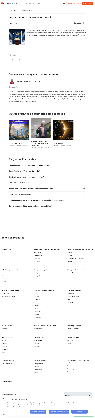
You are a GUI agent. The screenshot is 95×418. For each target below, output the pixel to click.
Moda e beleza (6, 337)
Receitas (4, 282)
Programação (71, 369)
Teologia (37, 261)
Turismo (4, 329)
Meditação (37, 258)
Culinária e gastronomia (9, 270)
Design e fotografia (41, 270)
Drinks (3, 276)
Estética (4, 343)
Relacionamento (6, 364)
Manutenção (38, 329)
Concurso (37, 293)
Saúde (36, 373)
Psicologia (37, 317)
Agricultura (70, 340)
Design (36, 273)
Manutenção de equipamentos (45, 326)
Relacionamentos (7, 361)
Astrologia (37, 252)
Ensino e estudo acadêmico (44, 290)
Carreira (69, 252)
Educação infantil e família (76, 270)
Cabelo (3, 340)
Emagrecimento (39, 364)
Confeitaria (4, 273)
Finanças (69, 299)
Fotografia (37, 276)
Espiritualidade (39, 255)
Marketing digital (72, 329)
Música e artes (39, 337)
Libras (36, 308)
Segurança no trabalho (8, 296)
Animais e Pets (6, 249)
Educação (37, 299)
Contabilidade (71, 293)
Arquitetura (5, 293)
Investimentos (71, 302)
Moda (3, 352)
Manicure (4, 346)
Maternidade (71, 273)
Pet (2, 252)
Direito (36, 296)
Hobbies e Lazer (7, 326)
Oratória (69, 261)
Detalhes (13, 55)
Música (36, 346)
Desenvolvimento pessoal (75, 258)
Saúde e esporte (40, 361)
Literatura (37, 311)
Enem (36, 302)
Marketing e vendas (74, 326)
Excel (68, 366)
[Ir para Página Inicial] (10, 3)
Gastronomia (5, 279)
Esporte (36, 367)
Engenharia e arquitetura (10, 290)
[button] (45, 165)
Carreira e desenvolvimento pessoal (80, 249)
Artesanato (38, 340)
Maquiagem (5, 349)
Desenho (37, 343)
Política (36, 314)
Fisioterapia (38, 370)
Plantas (69, 343)
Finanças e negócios (74, 290)
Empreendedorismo (73, 296)
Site (68, 372)
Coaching (69, 255)
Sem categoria (6, 381)
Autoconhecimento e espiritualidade (47, 249)
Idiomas (36, 305)
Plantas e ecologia (73, 337)
